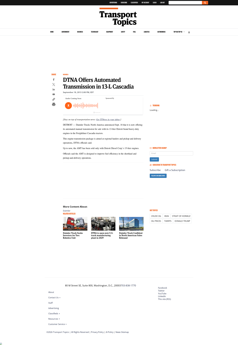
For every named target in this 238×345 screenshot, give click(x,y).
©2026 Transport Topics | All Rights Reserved (67, 332)
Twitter (161, 290)
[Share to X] (54, 85)
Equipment (109, 32)
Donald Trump (182, 221)
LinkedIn (162, 296)
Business (80, 32)
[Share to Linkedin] (54, 90)
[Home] (119, 17)
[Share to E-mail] (54, 94)
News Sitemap (122, 332)
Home (52, 32)
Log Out (162, 2)
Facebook (162, 287)
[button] (54, 99)
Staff (50, 302)
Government (65, 32)
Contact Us (53, 297)
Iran (166, 216)
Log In (154, 2)
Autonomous (161, 32)
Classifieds (134, 2)
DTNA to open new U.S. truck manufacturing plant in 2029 (102, 235)
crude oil (156, 216)
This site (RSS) (164, 299)
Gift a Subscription (175, 170)
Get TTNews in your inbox (108, 119)
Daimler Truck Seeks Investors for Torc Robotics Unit (73, 235)
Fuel (134, 32)
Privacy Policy (97, 332)
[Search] (205, 2)
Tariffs (167, 221)
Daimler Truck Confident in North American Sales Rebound (131, 235)
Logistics (146, 32)
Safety (123, 32)
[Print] (54, 104)
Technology (94, 32)
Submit (154, 159)
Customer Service (56, 324)
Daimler (66, 210)
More (189, 32)
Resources (53, 318)
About (51, 292)
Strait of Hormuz (181, 216)
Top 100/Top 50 (178, 32)
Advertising (113, 2)
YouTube (162, 293)
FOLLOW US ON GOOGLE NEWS (158, 176)
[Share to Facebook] (54, 80)
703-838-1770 (128, 285)
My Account (145, 2)
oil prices (156, 221)
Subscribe (124, 2)
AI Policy (109, 332)
